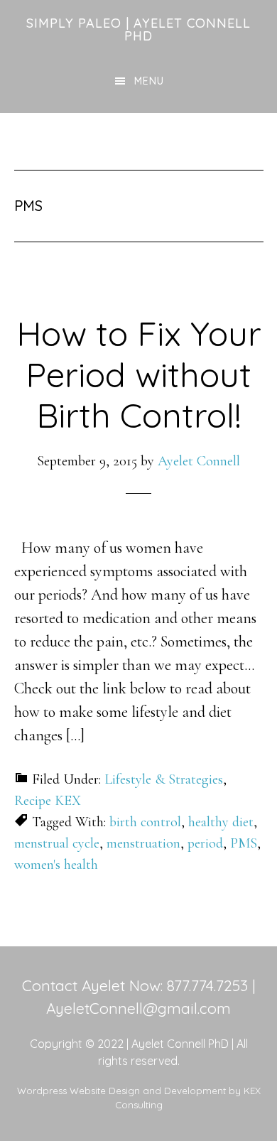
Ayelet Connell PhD (180, 1044)
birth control (145, 822)
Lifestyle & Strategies (163, 779)
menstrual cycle (56, 843)
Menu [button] (149, 81)
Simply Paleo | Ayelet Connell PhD (138, 29)
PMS (243, 843)
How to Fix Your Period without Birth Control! (138, 374)
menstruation (143, 843)
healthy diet (221, 822)
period (205, 843)
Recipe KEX (47, 800)
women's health (56, 864)
